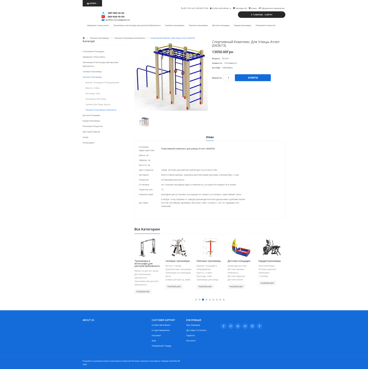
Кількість (217, 77)
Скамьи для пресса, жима (177, 279)
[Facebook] (223, 326)
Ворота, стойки (93, 88)
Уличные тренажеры (198, 25)
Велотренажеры (267, 265)
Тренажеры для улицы (96, 99)
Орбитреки (264, 272)
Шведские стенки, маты (98, 25)
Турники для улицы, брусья (98, 104)
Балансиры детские (237, 265)
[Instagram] (252, 326)
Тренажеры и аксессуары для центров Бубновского (137, 25)
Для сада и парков (91, 131)
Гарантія (190, 335)
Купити (253, 77)
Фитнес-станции (173, 265)
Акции (85, 137)
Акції (154, 340)
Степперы (263, 276)
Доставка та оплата (196, 330)
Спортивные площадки (93, 51)
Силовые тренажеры (174, 25)
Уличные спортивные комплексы (129, 38)
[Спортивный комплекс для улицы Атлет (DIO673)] (144, 121)
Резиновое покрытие (266, 25)
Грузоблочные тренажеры (178, 269)
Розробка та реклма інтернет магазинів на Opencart (107, 361)
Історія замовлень (161, 330)
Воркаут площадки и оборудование (102, 82)
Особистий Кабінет (161, 325)
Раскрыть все (143, 291)
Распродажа (88, 142)
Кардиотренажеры (242, 25)
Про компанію (193, 325)
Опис (210, 137)
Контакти (190, 340)
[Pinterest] (259, 326)
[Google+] (238, 326)
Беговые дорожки (267, 269)
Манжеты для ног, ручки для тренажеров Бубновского (146, 274)
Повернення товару (161, 345)
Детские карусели (236, 276)
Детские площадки (221, 25)
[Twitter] (231, 326)
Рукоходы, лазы (93, 93)
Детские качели (235, 279)
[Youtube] (245, 326)
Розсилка (156, 335)
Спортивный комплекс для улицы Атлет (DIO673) (172, 38)
